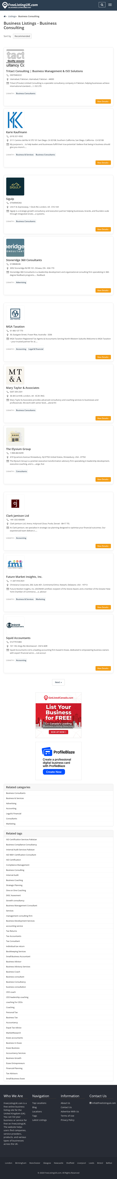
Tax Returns (11, 931)
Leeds (91, 1163)
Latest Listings (39, 1120)
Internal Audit (12, 875)
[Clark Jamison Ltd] (15, 503)
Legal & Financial (35, 349)
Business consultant (15, 976)
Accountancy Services (16, 1053)
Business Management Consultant (21, 905)
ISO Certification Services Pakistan (21, 839)
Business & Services (25, 154)
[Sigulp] (15, 186)
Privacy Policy (67, 1120)
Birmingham (20, 1163)
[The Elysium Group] (15, 437)
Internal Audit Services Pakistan (20, 849)
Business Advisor (13, 961)
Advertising (21, 282)
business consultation (16, 987)
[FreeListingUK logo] (19, 5)
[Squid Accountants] (15, 626)
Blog (34, 1107)
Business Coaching (14, 880)
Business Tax (12, 1017)
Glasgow (47, 1163)
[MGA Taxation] (15, 314)
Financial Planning (14, 1068)
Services (9, 910)
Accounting (21, 349)
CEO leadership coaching (17, 997)
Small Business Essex (15, 1078)
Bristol (100, 1163)
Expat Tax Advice (13, 1027)
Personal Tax (12, 1012)
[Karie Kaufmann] (15, 120)
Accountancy (12, 1022)
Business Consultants (25, 93)
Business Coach (13, 971)
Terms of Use (67, 1115)
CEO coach (11, 992)
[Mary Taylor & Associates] (15, 375)
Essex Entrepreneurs (15, 1063)
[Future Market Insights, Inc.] (15, 564)
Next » (58, 682)
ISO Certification (13, 859)
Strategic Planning (14, 885)
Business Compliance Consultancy (21, 844)
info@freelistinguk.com (104, 1103)
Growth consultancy (15, 900)
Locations (37, 1111)
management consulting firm (19, 915)
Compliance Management (17, 865)
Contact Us (66, 1107)
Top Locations (39, 1103)
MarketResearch (13, 1032)
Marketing (40, 599)
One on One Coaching (16, 890)
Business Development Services (20, 920)
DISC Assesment (13, 895)
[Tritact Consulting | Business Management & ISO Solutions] (15, 59)
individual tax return (15, 946)
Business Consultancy (16, 982)
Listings (12, 16)
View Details (102, 101)
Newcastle (58, 1163)
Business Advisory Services (18, 966)
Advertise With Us (70, 1111)
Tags (34, 1115)
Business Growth (13, 1058)
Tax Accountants (13, 936)
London (8, 1163)
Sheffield (70, 1163)
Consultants (21, 471)
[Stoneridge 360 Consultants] (15, 248)
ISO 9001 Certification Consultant (21, 854)
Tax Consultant (13, 941)
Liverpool (81, 1163)
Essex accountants (14, 1037)
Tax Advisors (12, 1073)
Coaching (10, 1007)
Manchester (34, 1163)
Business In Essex (14, 1043)
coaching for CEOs (14, 1002)
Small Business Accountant (18, 956)
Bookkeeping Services (16, 951)
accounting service (14, 926)
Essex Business (13, 1048)
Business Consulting (15, 870)
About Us (65, 1103)
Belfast (109, 1163)
